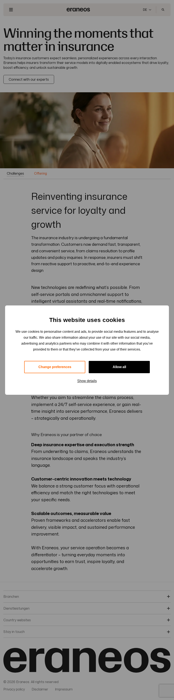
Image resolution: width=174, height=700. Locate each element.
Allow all (119, 367)
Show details (87, 381)
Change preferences (54, 367)
